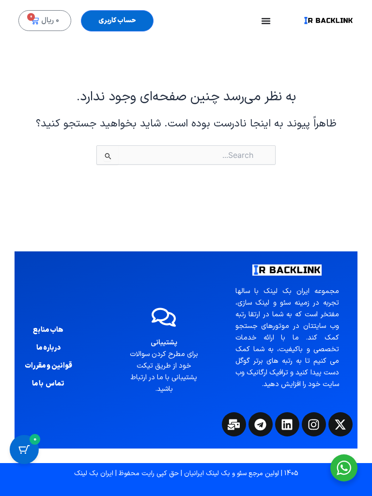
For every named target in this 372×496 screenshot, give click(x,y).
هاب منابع (48, 330)
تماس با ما (48, 383)
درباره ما (48, 347)
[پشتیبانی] (164, 317)
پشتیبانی (164, 342)
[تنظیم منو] (266, 21)
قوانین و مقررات (48, 365)
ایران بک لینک (93, 473)
